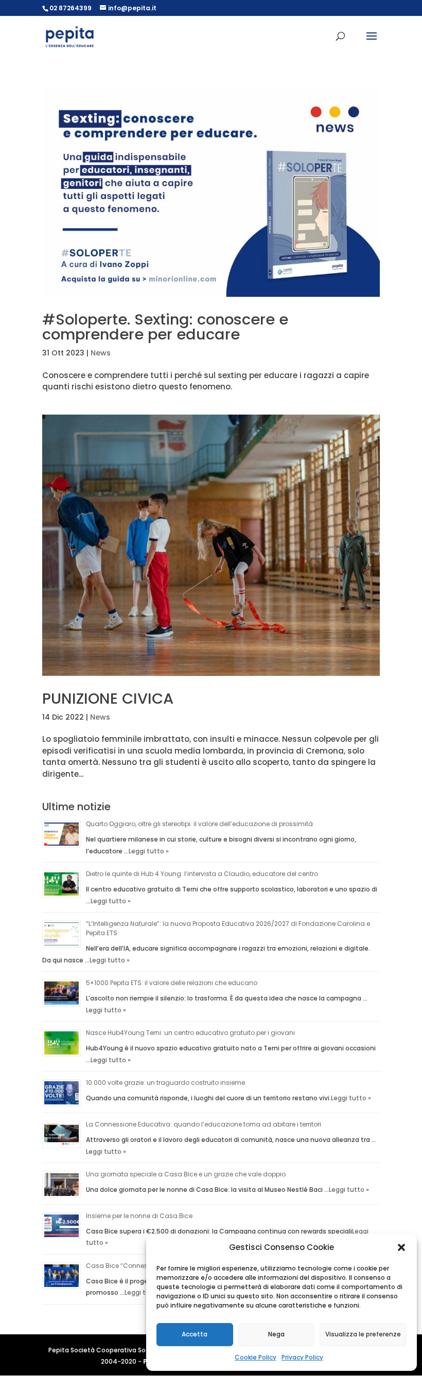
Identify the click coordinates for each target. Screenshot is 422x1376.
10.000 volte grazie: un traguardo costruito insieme (165, 1082)
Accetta (194, 1334)
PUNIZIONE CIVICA (107, 698)
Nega (276, 1334)
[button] (401, 1247)
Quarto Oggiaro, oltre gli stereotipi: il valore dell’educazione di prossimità (199, 823)
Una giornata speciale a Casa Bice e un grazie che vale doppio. (186, 1174)
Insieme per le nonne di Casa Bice (139, 1215)
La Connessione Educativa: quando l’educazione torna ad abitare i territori (203, 1124)
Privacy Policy (302, 1357)
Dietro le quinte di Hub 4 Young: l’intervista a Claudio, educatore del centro (202, 873)
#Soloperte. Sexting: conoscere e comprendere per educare (165, 327)
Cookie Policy (255, 1357)
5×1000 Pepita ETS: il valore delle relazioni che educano (171, 982)
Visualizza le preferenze (363, 1334)
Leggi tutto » (149, 851)
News (101, 353)
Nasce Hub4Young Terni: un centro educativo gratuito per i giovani (190, 1032)
